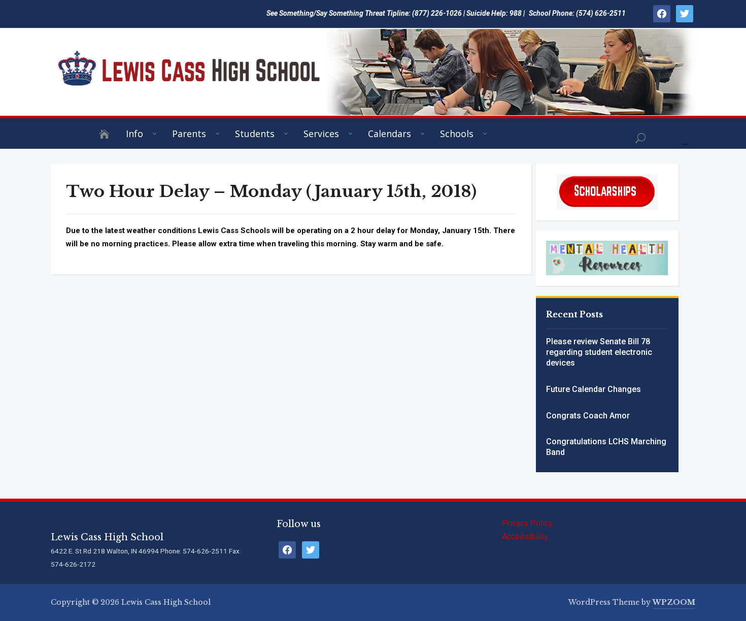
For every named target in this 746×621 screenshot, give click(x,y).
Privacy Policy (527, 523)
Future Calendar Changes (593, 389)
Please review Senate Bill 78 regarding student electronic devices (599, 352)
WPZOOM (674, 602)
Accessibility (525, 536)
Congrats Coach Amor (588, 415)
